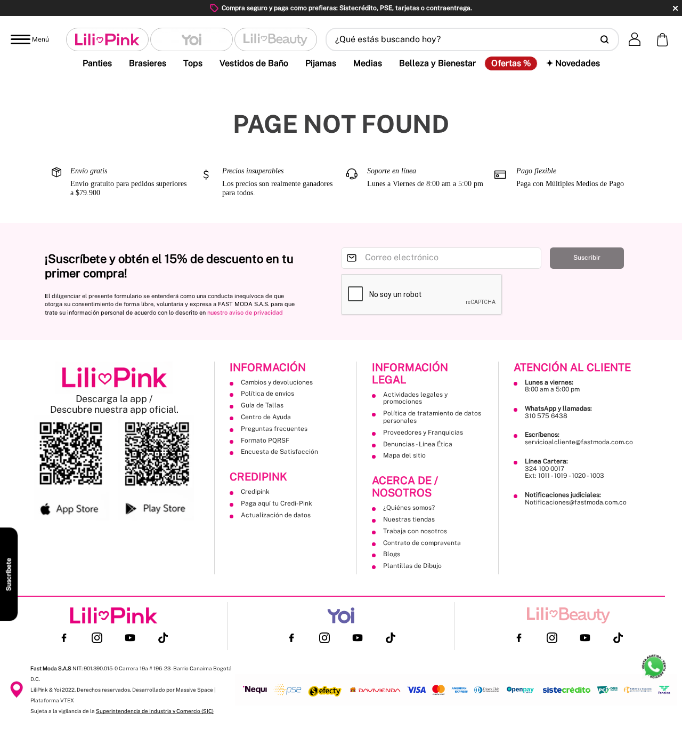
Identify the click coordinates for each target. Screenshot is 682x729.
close (675, 8)
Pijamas (320, 63)
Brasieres (147, 63)
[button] (472, 39)
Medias (367, 63)
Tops (192, 63)
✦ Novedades (573, 63)
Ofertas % (511, 63)
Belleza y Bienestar (437, 63)
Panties (97, 63)
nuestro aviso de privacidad (245, 312)
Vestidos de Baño (254, 63)
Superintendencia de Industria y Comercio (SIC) (155, 711)
